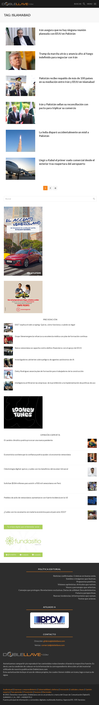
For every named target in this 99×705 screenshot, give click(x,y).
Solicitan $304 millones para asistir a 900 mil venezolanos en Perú (32, 483)
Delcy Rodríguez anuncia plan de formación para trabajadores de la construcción (49, 371)
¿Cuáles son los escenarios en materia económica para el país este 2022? (35, 512)
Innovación (64, 689)
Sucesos (37, 692)
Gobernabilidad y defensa (48, 689)
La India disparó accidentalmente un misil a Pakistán (64, 134)
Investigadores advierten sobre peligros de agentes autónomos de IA (44, 359)
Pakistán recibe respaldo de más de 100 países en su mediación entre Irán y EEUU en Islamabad (66, 80)
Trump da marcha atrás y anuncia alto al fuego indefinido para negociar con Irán (66, 55)
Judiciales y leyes (77, 689)
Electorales (46, 692)
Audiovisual (7, 689)
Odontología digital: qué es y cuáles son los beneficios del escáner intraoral (36, 469)
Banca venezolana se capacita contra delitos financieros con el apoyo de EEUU (48, 348)
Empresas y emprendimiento (25, 689)
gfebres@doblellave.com (54, 641)
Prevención (28, 692)
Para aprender (16, 692)
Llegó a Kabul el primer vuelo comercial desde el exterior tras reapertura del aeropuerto (67, 162)
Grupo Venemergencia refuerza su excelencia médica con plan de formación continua (51, 336)
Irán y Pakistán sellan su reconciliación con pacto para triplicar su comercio (63, 106)
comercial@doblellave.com (53, 645)
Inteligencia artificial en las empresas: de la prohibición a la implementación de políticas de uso (55, 383)
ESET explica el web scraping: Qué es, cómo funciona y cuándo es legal (45, 324)
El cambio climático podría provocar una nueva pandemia (28, 440)
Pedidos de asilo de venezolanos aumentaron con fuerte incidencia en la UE (36, 497)
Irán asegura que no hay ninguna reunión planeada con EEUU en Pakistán (62, 31)
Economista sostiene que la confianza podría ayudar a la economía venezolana (37, 454)
